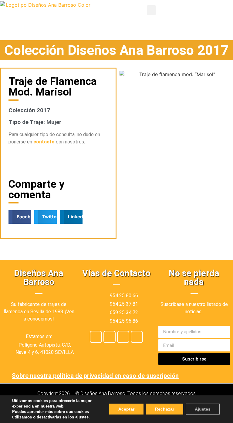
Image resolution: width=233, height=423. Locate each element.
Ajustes (203, 409)
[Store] (123, 337)
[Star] (137, 337)
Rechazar (164, 409)
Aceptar (126, 409)
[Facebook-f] (96, 337)
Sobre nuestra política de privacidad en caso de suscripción (95, 375)
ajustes (82, 417)
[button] (151, 10)
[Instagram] (109, 337)
